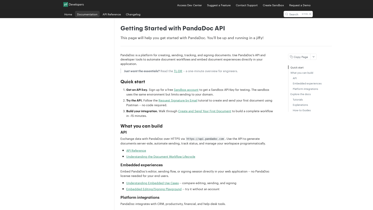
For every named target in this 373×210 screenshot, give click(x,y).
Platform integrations (305, 88)
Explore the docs (300, 94)
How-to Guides (302, 110)
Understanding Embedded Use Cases (152, 182)
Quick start (297, 67)
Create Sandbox (273, 5)
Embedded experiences (307, 83)
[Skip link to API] (117, 132)
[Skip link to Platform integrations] (117, 197)
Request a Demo (300, 5)
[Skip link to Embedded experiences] (117, 165)
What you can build (301, 72)
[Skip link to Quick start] (117, 81)
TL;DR (178, 70)
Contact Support (247, 5)
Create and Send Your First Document (204, 110)
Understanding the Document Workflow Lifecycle (160, 156)
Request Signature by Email (178, 100)
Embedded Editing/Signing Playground (154, 188)
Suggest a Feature (219, 5)
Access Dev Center (189, 5)
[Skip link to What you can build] (117, 126)
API (295, 78)
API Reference (136, 150)
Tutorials (298, 99)
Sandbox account (186, 89)
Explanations (300, 104)
